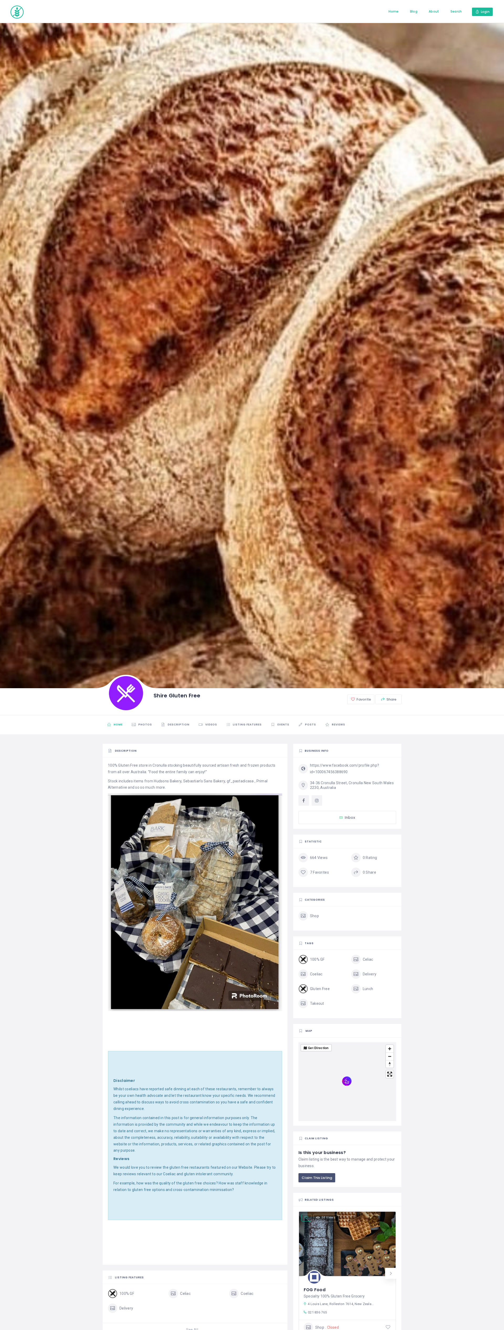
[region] (347, 1081)
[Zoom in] (389, 1049)
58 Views (328, 1217)
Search (456, 11)
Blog (413, 11)
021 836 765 (317, 1312)
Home (393, 11)
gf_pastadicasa (240, 781)
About (434, 11)
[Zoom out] (389, 1056)
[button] (390, 1273)
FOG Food (315, 1290)
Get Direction (318, 1047)
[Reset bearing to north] (389, 1064)
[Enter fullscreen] (389, 1074)
